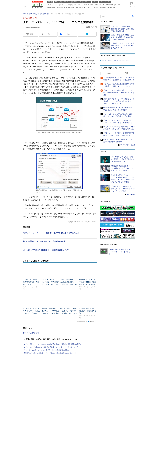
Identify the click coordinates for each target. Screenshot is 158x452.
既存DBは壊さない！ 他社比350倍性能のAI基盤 (87, 311)
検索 (133, 16)
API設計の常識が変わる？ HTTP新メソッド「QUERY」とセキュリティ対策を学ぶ (122, 168)
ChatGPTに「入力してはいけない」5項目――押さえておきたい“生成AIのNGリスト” (123, 159)
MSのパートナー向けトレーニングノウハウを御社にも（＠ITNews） (51, 233)
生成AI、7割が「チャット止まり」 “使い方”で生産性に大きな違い (68, 311)
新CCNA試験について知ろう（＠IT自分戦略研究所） (45, 241)
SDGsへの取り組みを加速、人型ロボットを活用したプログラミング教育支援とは (122, 37)
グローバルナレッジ (31, 333)
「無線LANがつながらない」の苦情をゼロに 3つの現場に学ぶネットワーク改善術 (123, 189)
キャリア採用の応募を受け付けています (115, 60)
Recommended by (82, 321)
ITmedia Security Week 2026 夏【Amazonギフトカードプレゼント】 (120, 252)
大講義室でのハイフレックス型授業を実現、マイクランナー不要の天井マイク (122, 46)
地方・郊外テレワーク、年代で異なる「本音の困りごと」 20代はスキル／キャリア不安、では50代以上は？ (118, 101)
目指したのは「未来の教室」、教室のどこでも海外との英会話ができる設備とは (122, 29)
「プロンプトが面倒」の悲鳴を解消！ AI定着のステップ (31, 282)
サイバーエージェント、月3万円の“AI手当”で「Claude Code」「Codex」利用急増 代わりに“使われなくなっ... (50, 284)
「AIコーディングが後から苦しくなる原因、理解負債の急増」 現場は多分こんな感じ (118, 92)
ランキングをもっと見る (127, 145)
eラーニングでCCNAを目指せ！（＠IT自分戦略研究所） (46, 250)
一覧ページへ (131, 194)
